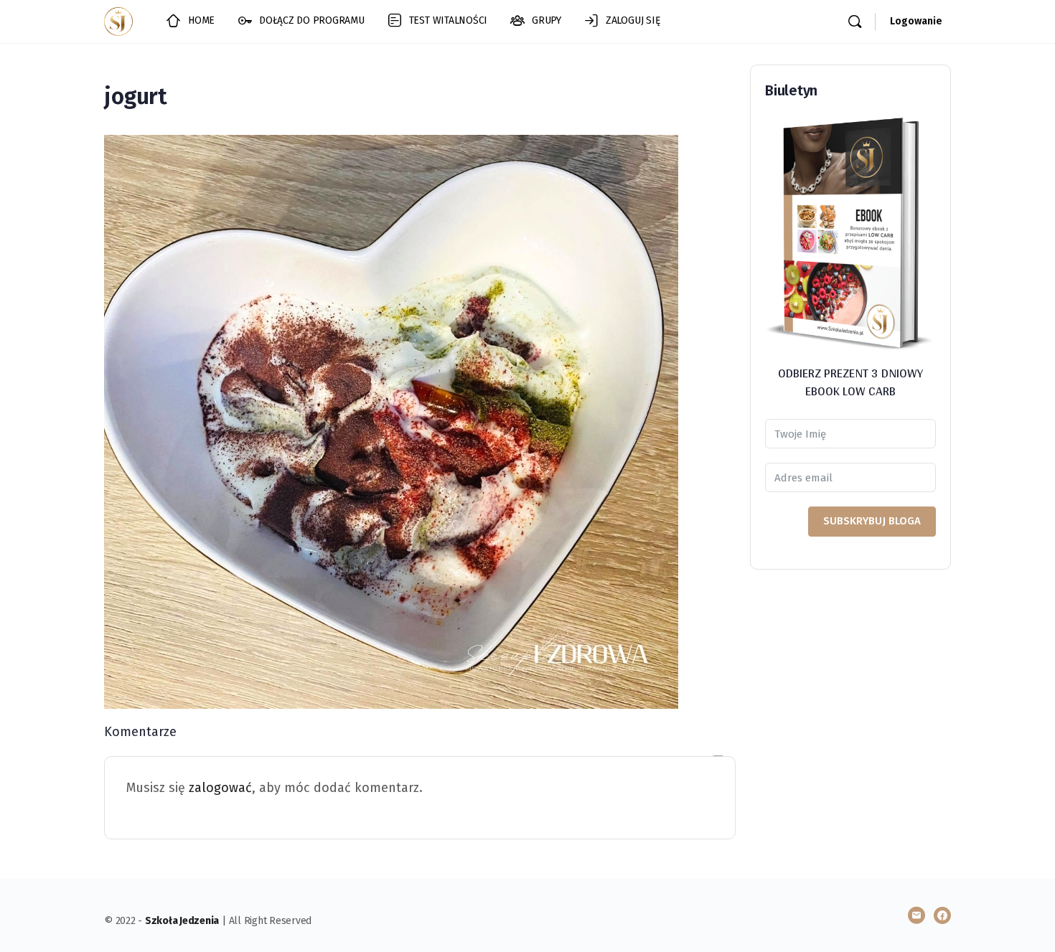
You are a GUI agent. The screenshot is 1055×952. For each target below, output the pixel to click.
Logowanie (916, 21)
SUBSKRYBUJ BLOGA (872, 520)
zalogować (220, 788)
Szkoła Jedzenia (182, 921)
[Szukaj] (854, 21)
